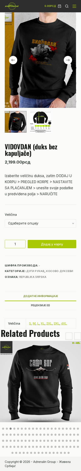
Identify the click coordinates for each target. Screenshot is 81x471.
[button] (3, 429)
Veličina (11, 215)
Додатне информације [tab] (40, 296)
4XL (64, 323)
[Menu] (74, 6)
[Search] (66, 6)
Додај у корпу (52, 244)
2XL (49, 323)
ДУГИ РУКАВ (35, 271)
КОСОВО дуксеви (59, 271)
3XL (56, 323)
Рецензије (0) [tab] (40, 305)
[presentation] (69, 336)
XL (43, 323)
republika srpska (33, 276)
